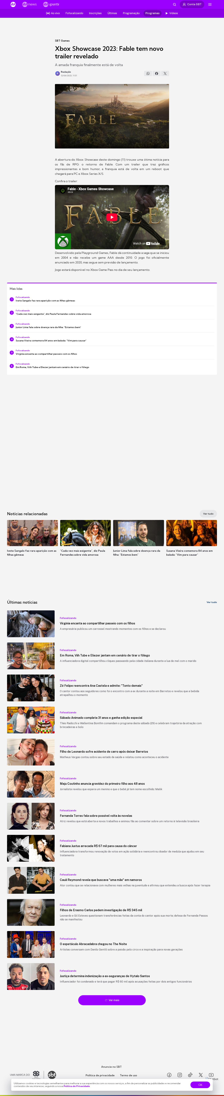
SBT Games (62, 40)
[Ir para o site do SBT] (52, 1075)
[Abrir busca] (174, 4)
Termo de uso (128, 1075)
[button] (32, 543)
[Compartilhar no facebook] (157, 73)
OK (200, 1084)
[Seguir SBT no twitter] (200, 1075)
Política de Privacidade (77, 1086)
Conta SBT (194, 4)
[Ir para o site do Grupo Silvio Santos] (27, 1075)
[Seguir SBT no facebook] (169, 1075)
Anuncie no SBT (111, 1066)
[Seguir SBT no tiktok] (190, 1075)
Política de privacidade (100, 1075)
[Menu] (210, 4)
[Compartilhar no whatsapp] (148, 73)
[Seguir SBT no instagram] (179, 1075)
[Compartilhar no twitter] (165, 73)
